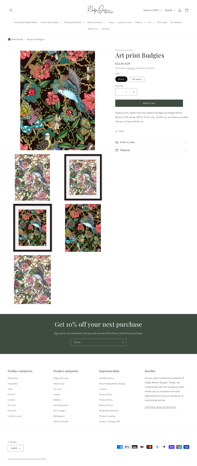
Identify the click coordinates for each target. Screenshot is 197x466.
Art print (12, 410)
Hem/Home (17, 39)
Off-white (137, 79)
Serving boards (60, 405)
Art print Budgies (35, 39)
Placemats (13, 378)
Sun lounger (59, 410)
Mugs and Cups (60, 378)
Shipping (131, 68)
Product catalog (107, 416)
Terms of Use (105, 394)
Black (121, 79)
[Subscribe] (122, 342)
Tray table (13, 383)
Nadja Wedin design (22, 459)
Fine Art (12, 394)
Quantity (119, 86)
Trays (10, 389)
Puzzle (56, 394)
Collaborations (106, 378)
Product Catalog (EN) (109, 421)
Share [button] (122, 131)
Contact (103, 389)
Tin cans (57, 389)
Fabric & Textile (60, 421)
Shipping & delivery (108, 410)
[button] (11, 10)
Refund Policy (106, 405)
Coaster (11, 399)
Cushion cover (15, 416)
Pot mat (12, 405)
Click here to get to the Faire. (161, 407)
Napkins (57, 399)
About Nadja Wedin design (112, 383)
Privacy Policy (106, 399)
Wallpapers (59, 416)
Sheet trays (59, 383)
